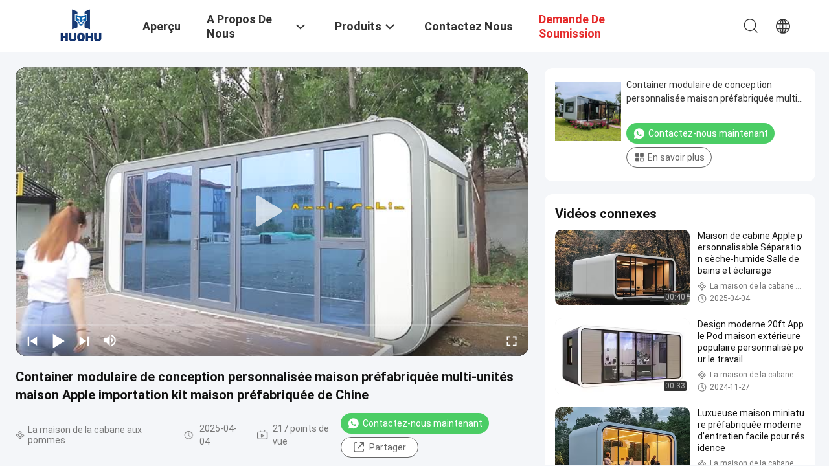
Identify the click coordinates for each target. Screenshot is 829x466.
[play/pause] (58, 340)
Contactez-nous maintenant (423, 423)
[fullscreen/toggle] (512, 340)
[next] (84, 340)
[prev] (32, 340)
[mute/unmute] (110, 340)
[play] (272, 211)
